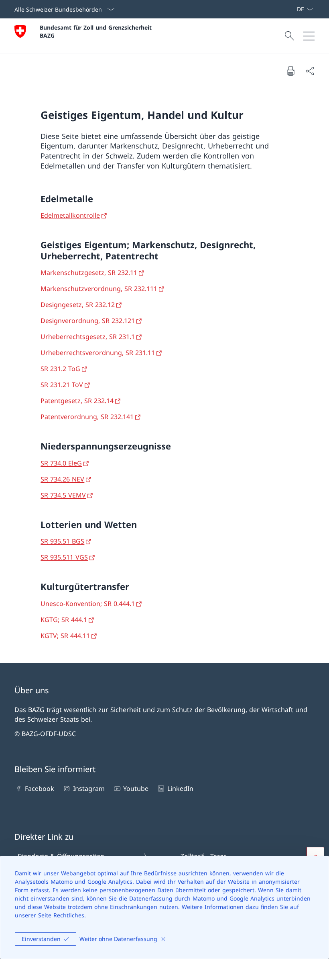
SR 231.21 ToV (62, 384)
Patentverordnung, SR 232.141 (87, 416)
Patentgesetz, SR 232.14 (77, 400)
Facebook (39, 788)
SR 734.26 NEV (62, 479)
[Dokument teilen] (309, 71)
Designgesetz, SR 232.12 (78, 304)
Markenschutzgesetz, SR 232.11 (89, 272)
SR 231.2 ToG (60, 368)
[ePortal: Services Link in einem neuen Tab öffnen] (293, 9)
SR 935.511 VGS (64, 557)
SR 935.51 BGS (62, 541)
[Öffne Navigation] (309, 36)
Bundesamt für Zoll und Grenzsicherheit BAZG (97, 31)
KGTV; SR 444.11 (65, 635)
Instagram (88, 788)
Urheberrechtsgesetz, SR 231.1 (88, 336)
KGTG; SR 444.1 (64, 619)
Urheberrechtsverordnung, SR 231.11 (98, 352)
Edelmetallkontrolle (70, 215)
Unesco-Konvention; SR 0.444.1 (88, 603)
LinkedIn (180, 788)
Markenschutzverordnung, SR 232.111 (99, 288)
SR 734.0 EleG (61, 463)
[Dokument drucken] (290, 71)
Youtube (135, 788)
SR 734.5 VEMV (63, 495)
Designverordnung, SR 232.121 (88, 320)
